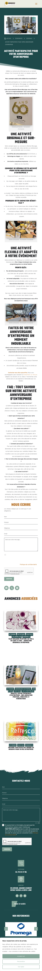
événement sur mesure (30, 375)
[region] (21, 954)
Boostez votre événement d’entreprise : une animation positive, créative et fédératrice (21, 696)
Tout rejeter (21, 967)
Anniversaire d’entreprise (23, 689)
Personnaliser (21, 961)
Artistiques (21, 634)
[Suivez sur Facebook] (21, 895)
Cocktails (29, 634)
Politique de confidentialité (28, 564)
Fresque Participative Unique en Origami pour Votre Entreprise (21, 748)
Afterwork (12, 634)
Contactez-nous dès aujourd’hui (17, 373)
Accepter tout (21, 956)
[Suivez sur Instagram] (17, 895)
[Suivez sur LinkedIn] (24, 895)
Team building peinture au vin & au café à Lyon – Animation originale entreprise (21, 641)
